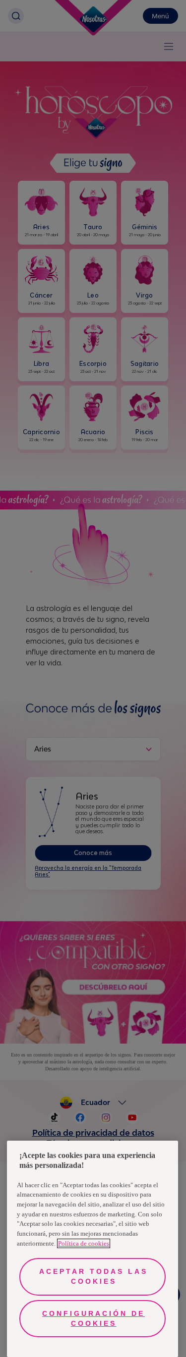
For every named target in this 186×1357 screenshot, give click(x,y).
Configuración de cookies (93, 1318)
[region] (92, 1249)
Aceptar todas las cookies (93, 1276)
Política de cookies (83, 1243)
